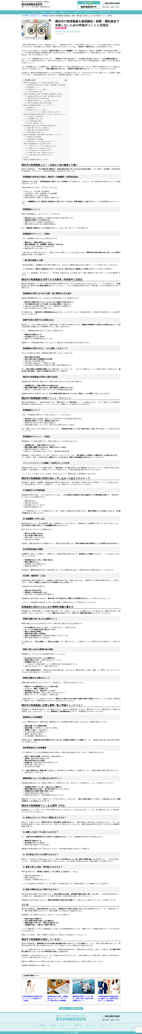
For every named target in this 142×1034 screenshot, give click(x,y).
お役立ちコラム (90, 12)
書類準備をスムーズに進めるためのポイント (41, 141)
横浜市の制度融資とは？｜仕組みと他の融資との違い (41, 82)
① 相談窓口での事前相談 (35, 116)
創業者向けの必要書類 (34, 137)
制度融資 (63, 31)
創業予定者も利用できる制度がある (38, 98)
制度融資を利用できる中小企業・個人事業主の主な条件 (44, 96)
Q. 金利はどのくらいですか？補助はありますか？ (43, 146)
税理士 (68, 31)
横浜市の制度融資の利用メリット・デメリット (39, 105)
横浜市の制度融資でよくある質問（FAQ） (38, 143)
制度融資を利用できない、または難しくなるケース (43, 100)
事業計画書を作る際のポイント (37, 132)
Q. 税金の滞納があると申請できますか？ (40, 155)
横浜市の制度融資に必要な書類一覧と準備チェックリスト (43, 134)
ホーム (33, 12)
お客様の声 (77, 12)
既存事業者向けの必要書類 (36, 139)
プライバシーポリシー (71, 1029)
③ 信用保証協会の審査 (34, 121)
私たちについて (105, 12)
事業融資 (58, 31)
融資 (72, 31)
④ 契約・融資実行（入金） (36, 123)
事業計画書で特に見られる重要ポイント (40, 128)
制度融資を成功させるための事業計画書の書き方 (40, 125)
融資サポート (64, 12)
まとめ (26, 157)
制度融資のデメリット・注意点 (37, 89)
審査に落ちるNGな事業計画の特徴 (38, 130)
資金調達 (77, 31)
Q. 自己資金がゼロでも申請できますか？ (40, 150)
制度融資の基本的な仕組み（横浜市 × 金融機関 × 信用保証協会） (47, 85)
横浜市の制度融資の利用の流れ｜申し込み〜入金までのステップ (45, 114)
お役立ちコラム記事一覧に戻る (71, 1008)
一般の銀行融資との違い (35, 91)
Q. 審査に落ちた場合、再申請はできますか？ (41, 152)
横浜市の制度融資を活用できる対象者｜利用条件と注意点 (43, 94)
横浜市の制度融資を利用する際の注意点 (40, 103)
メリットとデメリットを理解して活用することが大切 (44, 112)
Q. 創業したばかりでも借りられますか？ (40, 148)
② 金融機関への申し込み (35, 119)
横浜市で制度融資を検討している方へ (36, 159)
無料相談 (43, 12)
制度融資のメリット (34, 87)
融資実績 (53, 12)
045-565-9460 (112, 3)
